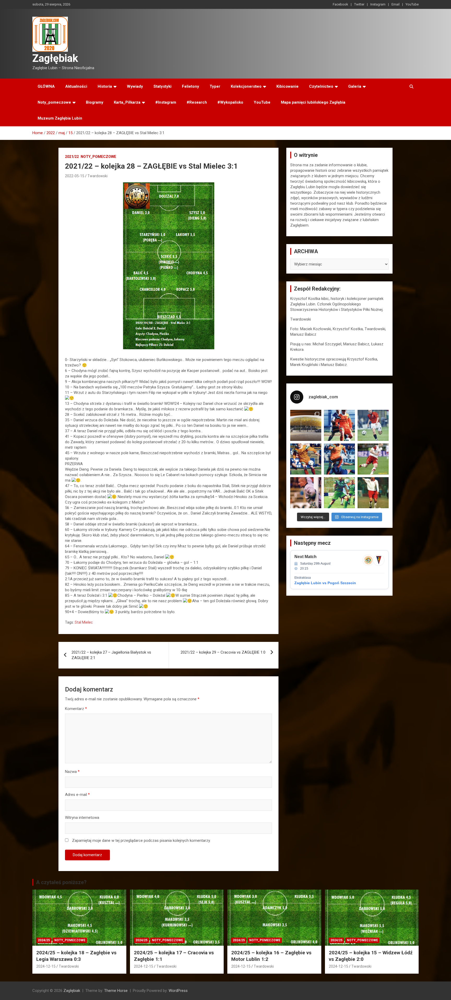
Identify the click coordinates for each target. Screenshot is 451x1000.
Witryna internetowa (82, 817)
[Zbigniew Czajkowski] (339, 425)
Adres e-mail (77, 794)
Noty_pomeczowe (54, 102)
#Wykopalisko (230, 102)
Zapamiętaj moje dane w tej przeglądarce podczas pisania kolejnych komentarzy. (141, 840)
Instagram (377, 4)
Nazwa (72, 771)
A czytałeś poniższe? (61, 882)
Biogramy (94, 102)
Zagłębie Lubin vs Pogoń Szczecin (325, 583)
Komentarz (76, 708)
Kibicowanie (287, 86)
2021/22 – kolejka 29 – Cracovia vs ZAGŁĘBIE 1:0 (223, 652)
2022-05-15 (74, 176)
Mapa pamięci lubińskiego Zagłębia (313, 102)
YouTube (412, 4)
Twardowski (97, 176)
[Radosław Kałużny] (339, 492)
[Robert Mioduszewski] (305, 492)
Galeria (354, 86)
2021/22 (72, 157)
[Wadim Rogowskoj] (339, 459)
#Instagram (165, 102)
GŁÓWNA (46, 86)
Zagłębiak (55, 58)
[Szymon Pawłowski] (373, 459)
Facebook (340, 4)
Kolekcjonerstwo (246, 86)
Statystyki (162, 86)
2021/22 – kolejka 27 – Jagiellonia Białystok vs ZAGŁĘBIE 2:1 (111, 655)
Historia (105, 86)
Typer (215, 86)
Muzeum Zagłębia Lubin (60, 118)
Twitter (359, 4)
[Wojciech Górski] (305, 459)
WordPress (178, 990)
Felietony (190, 86)
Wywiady (135, 86)
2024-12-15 (46, 966)
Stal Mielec (84, 622)
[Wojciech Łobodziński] (373, 425)
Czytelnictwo (321, 86)
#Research (197, 102)
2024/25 (44, 940)
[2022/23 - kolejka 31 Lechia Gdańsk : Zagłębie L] (305, 425)
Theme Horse (116, 990)
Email (395, 4)
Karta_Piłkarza (127, 102)
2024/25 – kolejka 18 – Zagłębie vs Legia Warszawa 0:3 (76, 956)
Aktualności (76, 86)
